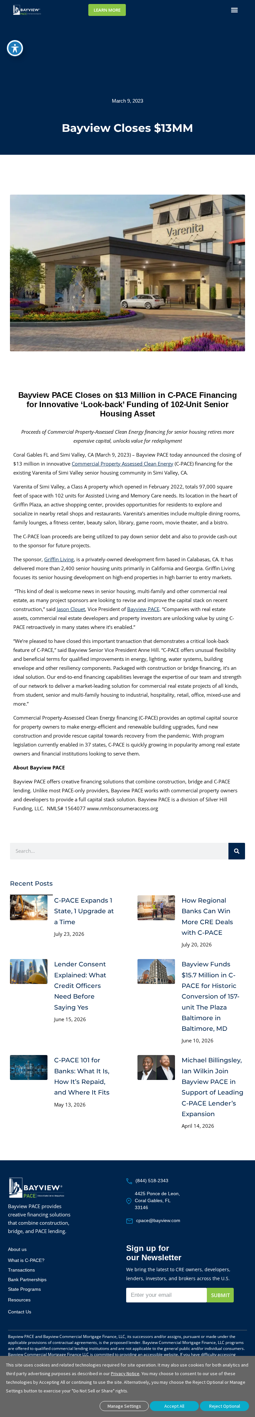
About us (17, 1249)
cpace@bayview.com (158, 1220)
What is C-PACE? (26, 1260)
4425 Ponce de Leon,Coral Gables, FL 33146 (157, 1200)
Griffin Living (59, 559)
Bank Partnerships (27, 1279)
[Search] (236, 851)
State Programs (24, 1289)
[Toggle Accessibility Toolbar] (15, 48)
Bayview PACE (143, 609)
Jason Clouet (71, 609)
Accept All (174, 1406)
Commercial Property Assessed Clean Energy (122, 463)
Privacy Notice (125, 1373)
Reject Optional (224, 1406)
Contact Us (19, 1311)
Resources (19, 1299)
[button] (234, 10)
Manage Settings (124, 1406)
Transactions (21, 1270)
